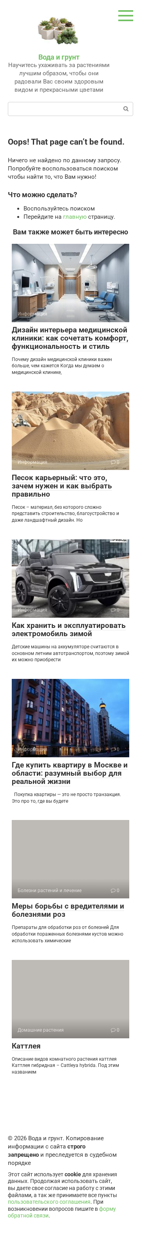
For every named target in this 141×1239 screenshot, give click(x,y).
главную (75, 216)
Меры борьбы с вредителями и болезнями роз (68, 910)
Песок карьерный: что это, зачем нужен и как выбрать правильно (62, 486)
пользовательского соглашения (49, 1202)
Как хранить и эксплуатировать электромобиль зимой (69, 629)
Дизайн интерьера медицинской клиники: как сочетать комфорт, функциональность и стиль (70, 338)
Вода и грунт (59, 57)
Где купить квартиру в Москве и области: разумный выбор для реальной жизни (70, 773)
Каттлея (26, 1045)
